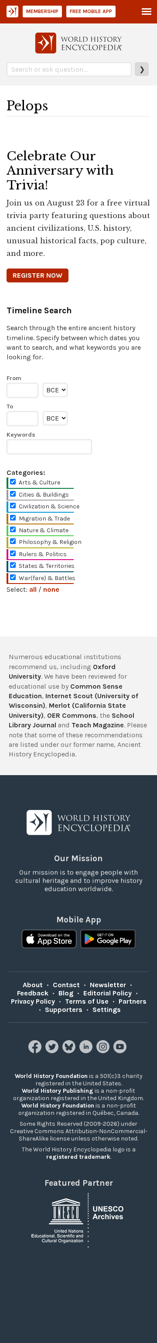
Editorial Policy (107, 993)
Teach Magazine (98, 725)
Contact (66, 985)
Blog (65, 993)
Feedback (32, 993)
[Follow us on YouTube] (121, 1051)
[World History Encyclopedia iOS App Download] (49, 940)
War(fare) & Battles (47, 578)
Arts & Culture (39, 482)
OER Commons (71, 715)
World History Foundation (51, 1076)
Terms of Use (87, 1001)
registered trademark (78, 1157)
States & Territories (47, 566)
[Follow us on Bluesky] (70, 1051)
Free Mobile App (91, 11)
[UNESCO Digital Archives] (78, 1219)
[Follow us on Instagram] (104, 1051)
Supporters (63, 1009)
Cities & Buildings (44, 494)
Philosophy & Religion (50, 542)
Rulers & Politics (43, 554)
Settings (106, 1009)
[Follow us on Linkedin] (87, 1051)
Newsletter (108, 985)
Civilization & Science (49, 506)
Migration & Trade (44, 518)
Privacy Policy (33, 1001)
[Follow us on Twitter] (53, 1051)
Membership (42, 11)
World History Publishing (57, 1090)
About (33, 985)
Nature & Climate (43, 530)
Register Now (37, 275)
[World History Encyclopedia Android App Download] (108, 940)
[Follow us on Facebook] (36, 1051)
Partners (133, 1001)
